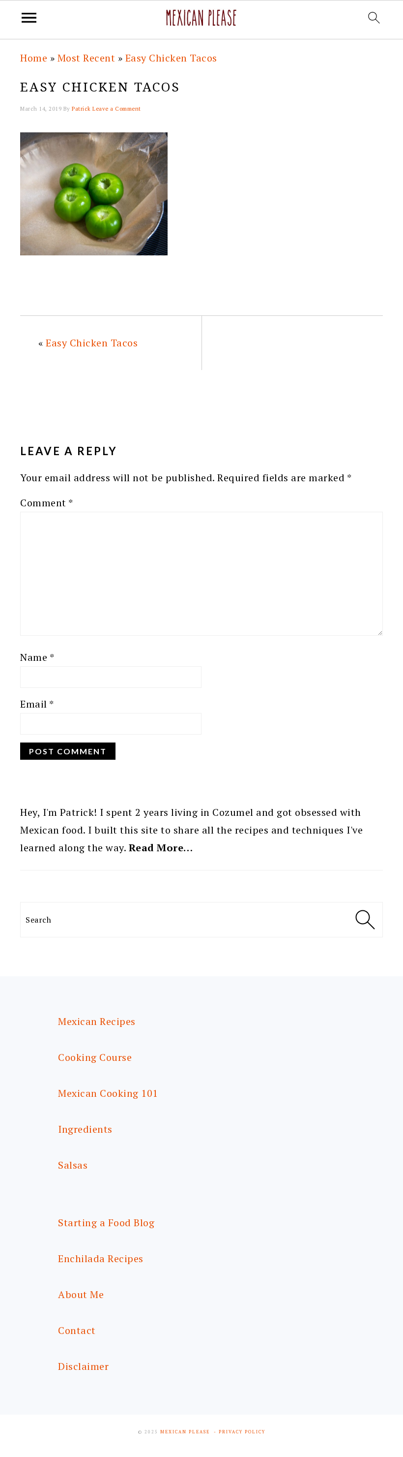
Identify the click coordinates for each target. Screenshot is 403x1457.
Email (37, 704)
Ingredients (85, 1129)
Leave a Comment (116, 108)
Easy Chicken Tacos (171, 57)
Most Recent (86, 57)
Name (37, 657)
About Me (81, 1294)
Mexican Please (185, 1432)
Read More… (161, 847)
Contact (77, 1330)
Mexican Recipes (97, 1021)
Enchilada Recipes (101, 1258)
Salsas (72, 1165)
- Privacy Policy (239, 1432)
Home (33, 57)
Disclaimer (83, 1366)
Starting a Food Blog (106, 1222)
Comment (46, 502)
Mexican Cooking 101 (108, 1093)
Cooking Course (95, 1057)
